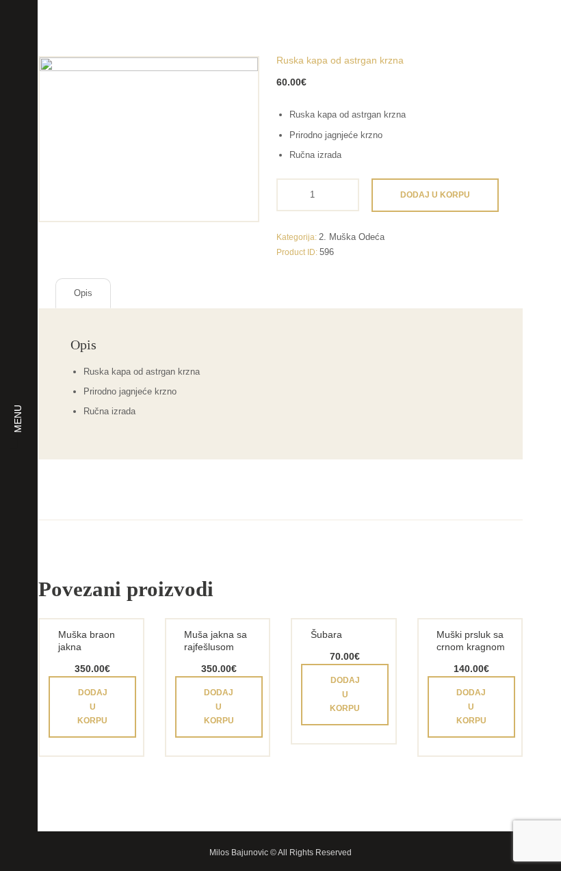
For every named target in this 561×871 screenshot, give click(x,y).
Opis (83, 293)
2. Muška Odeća (351, 237)
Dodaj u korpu (435, 195)
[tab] (83, 293)
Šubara (326, 634)
